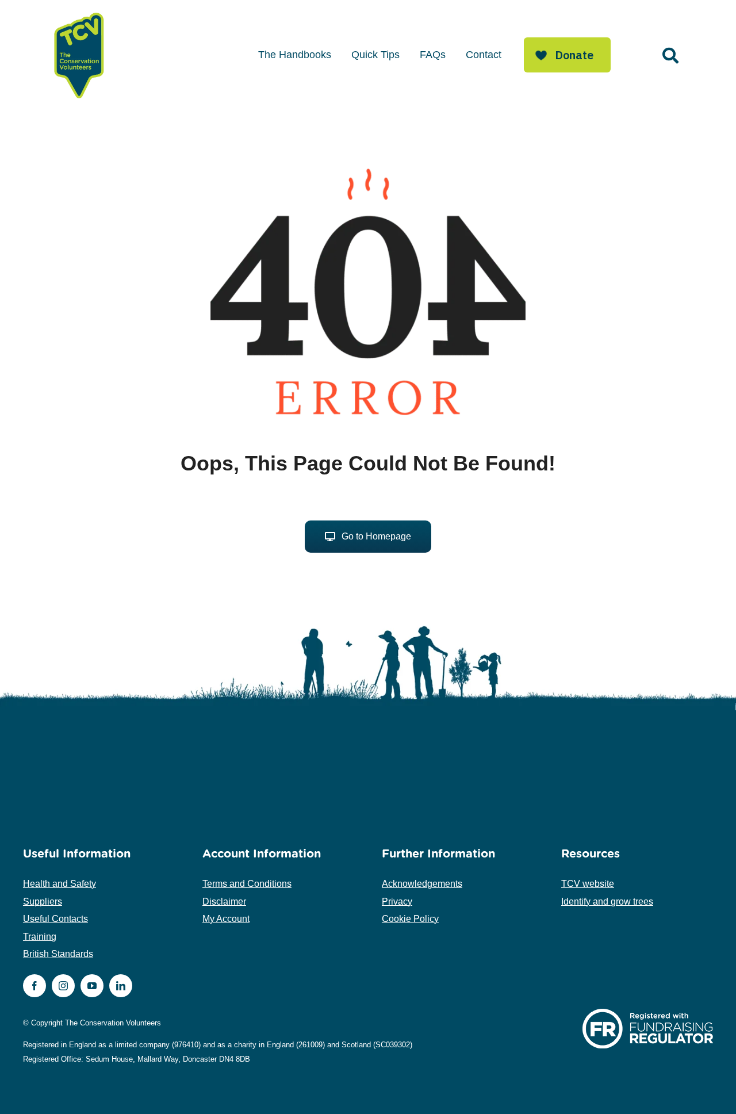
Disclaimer (224, 901)
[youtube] (91, 985)
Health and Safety (59, 884)
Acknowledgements (422, 884)
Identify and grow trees (607, 901)
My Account (226, 919)
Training (39, 936)
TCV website (587, 884)
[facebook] (34, 985)
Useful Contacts (55, 919)
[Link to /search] (670, 56)
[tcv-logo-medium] (79, 13)
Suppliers (42, 901)
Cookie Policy (410, 919)
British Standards (58, 954)
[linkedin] (120, 985)
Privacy (397, 901)
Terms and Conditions (247, 884)
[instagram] (63, 985)
